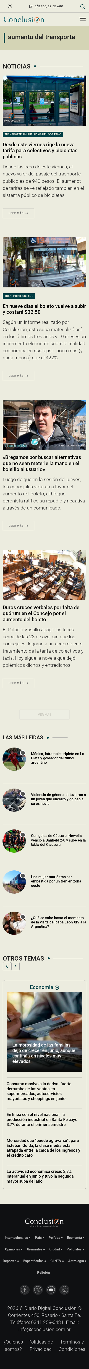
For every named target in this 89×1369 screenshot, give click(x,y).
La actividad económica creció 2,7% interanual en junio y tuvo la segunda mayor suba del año (40, 1176)
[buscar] (83, 6)
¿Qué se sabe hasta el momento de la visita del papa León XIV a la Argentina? (58, 922)
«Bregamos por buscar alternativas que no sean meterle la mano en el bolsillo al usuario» (42, 463)
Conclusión (64, 1308)
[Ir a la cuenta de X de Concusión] (38, 1290)
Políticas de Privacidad (40, 1345)
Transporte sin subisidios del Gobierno (33, 134)
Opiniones (12, 1249)
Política (54, 1238)
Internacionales (16, 1238)
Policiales (74, 1249)
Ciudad (54, 1249)
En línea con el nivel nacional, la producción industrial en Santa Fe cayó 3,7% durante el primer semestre (42, 1119)
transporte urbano (19, 296)
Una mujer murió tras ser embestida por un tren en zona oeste (56, 881)
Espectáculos (33, 1261)
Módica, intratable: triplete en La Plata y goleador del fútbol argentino (57, 758)
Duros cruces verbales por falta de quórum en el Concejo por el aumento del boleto (41, 613)
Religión (43, 1272)
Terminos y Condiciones (72, 1345)
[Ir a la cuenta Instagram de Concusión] (64, 1290)
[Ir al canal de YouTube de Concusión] (51, 1290)
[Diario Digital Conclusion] (23, 19)
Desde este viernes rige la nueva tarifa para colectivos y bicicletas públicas (40, 151)
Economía (74, 1238)
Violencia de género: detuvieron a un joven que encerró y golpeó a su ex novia (58, 799)
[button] (7, 966)
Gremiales (34, 1249)
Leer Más (16, 213)
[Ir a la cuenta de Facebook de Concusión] (25, 1290)
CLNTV (55, 1261)
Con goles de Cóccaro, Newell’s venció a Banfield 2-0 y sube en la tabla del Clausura (58, 840)
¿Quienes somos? (13, 1345)
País (38, 1238)
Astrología (76, 1261)
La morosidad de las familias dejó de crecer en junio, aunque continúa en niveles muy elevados (43, 1053)
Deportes (9, 1261)
